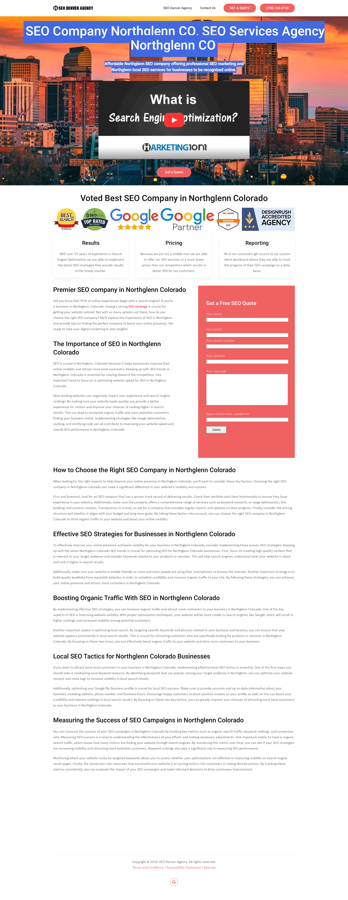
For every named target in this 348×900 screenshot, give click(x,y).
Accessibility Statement (184, 867)
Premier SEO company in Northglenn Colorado (119, 289)
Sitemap (210, 867)
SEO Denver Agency (177, 8)
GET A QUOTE (240, 8)
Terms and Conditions (148, 867)
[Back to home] (73, 8)
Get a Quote (174, 172)
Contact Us (207, 8)
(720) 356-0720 (277, 8)
